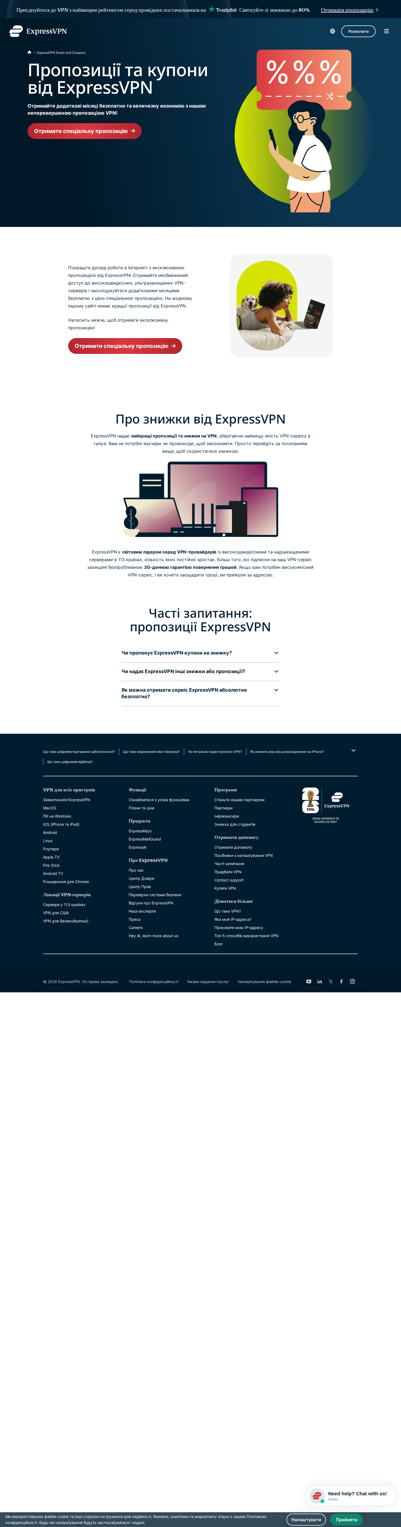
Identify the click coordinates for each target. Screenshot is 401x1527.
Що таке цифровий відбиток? (70, 762)
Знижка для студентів (234, 824)
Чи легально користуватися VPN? (215, 752)
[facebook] (341, 981)
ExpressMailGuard (145, 839)
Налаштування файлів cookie (264, 981)
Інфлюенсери (226, 816)
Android (50, 832)
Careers (136, 927)
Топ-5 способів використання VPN (246, 935)
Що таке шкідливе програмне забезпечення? (79, 752)
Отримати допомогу (233, 847)
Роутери (51, 849)
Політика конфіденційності (153, 981)
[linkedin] (319, 981)
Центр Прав (140, 886)
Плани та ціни (141, 808)
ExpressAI (137, 847)
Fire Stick (51, 865)
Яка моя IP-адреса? (232, 919)
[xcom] (330, 981)
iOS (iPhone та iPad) (61, 824)
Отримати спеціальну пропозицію (81, 131)
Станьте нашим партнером (239, 799)
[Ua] (29, 52)
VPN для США (56, 912)
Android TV (53, 873)
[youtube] (308, 981)
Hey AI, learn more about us (153, 935)
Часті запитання (229, 863)
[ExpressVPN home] (38, 31)
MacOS (49, 808)
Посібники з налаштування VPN (243, 855)
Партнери (223, 808)
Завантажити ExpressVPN (66, 799)
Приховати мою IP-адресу (238, 927)
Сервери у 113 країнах (64, 904)
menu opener (386, 31)
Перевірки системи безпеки (155, 894)
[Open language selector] (332, 31)
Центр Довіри (141, 878)
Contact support (229, 880)
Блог (218, 944)
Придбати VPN (227, 871)
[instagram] (352, 981)
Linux (48, 840)
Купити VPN (225, 888)
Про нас (136, 870)
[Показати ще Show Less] (353, 750)
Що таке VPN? (227, 911)
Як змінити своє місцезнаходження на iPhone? (287, 752)
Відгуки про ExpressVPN (151, 903)
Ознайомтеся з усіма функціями (159, 799)
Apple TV (51, 857)
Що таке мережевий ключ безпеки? (151, 752)
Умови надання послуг (208, 981)
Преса (134, 919)
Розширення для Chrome (66, 881)
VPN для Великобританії (65, 921)
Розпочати (358, 31)
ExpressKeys (140, 830)
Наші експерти (142, 911)
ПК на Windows (57, 816)
